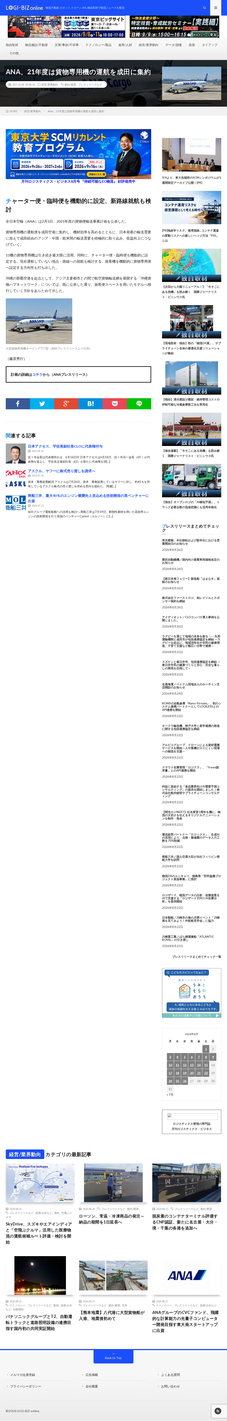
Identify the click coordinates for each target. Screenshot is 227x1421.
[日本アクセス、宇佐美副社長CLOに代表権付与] (16, 454)
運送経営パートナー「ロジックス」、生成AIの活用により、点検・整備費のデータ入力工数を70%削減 (191, 838)
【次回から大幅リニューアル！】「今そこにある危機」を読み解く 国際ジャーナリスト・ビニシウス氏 (191, 292)
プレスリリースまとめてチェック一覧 (196, 956)
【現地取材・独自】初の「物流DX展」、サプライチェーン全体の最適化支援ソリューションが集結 (191, 348)
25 (177, 1081)
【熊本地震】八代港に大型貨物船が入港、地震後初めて (112, 1315)
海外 (56, 1212)
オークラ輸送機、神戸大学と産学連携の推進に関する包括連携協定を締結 (191, 727)
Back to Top (113, 1358)
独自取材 (12, 45)
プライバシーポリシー (25, 1386)
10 (170, 1065)
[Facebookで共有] (18, 403)
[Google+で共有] (66, 403)
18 (177, 1073)
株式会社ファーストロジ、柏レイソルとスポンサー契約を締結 (191, 599)
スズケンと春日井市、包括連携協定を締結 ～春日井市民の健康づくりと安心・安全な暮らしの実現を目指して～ (191, 665)
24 (170, 1081)
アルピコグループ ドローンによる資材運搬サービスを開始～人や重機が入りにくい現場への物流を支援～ (191, 748)
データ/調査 (173, 45)
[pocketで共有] (115, 403)
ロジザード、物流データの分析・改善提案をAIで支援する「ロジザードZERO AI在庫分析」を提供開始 (191, 898)
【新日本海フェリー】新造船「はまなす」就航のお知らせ (191, 580)
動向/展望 (70, 84)
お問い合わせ (170, 1386)
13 (192, 1065)
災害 (124, 1305)
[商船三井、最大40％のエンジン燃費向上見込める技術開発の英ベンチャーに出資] (16, 503)
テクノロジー (17, 1305)
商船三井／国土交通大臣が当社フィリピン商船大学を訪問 (191, 858)
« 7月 (170, 1094)
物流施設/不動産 (36, 45)
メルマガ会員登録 (22, 1375)
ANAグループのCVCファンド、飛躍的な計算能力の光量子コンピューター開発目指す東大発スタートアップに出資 (185, 1321)
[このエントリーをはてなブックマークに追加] (90, 403)
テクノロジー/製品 (99, 45)
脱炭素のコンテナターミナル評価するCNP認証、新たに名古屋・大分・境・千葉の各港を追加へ (185, 1221)
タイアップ (209, 45)
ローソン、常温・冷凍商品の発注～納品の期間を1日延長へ (112, 1218)
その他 (14, 53)
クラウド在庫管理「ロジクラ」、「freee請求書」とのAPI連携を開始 (190, 768)
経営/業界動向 (149, 45)
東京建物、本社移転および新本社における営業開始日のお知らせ (191, 541)
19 (184, 1073)
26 (184, 1081)
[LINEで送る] (139, 403)
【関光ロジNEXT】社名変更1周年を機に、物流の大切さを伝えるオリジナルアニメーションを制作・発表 (191, 815)
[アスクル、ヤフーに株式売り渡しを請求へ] (16, 478)
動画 (56, 1305)
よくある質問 (170, 1375)
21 (199, 1073)
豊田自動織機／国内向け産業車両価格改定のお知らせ (191, 561)
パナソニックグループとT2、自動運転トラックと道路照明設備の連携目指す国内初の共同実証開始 (39, 1322)
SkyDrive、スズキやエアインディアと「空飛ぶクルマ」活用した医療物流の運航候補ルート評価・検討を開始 (39, 1232)
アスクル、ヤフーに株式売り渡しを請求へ (61, 471)
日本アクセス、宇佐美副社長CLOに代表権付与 (65, 446)
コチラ (37, 374)
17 (170, 1073)
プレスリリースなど (90, 84)
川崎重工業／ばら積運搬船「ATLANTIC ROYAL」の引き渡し (188, 938)
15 (206, 1065)
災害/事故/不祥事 (67, 45)
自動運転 (18, 1309)
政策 (192, 45)
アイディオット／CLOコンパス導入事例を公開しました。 (191, 618)
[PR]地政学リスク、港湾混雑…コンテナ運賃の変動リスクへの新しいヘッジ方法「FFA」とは (190, 235)
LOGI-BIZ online (28, 1411)
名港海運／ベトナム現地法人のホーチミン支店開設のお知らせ (191, 685)
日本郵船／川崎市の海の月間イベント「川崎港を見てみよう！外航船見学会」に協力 (191, 919)
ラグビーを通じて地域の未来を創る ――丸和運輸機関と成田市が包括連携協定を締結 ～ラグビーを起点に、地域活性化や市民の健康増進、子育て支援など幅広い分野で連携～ (191, 641)
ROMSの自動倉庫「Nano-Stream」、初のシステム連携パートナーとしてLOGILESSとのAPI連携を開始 (191, 706)
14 (199, 1065)
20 (192, 1073)
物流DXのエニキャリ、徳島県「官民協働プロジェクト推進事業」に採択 (191, 877)
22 (206, 1073)
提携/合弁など (43, 1212)
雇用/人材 (125, 45)
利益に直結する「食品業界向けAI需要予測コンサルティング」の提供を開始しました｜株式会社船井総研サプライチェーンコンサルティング (191, 791)
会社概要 (92, 1386)
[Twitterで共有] (42, 403)
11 (177, 1065)
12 (184, 1065)
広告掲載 (92, 1375)
